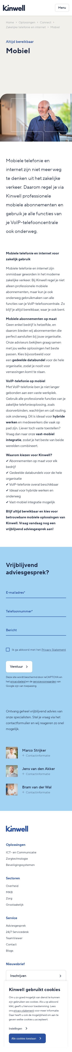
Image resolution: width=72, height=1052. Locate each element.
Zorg (9, 898)
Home (10, 22)
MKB (9, 892)
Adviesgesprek (16, 925)
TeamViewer (14, 938)
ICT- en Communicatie (21, 852)
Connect (45, 22)
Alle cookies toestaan (23, 1038)
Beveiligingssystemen (20, 865)
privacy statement (23, 1010)
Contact (11, 944)
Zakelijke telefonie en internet (26, 27)
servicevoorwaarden (44, 681)
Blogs (9, 950)
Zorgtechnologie (17, 858)
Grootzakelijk (14, 904)
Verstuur (16, 667)
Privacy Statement (54, 650)
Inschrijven (18, 976)
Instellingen (15, 1028)
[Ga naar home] (14, 8)
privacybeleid (17, 681)
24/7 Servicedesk (17, 932)
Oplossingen (27, 22)
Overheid (12, 886)
